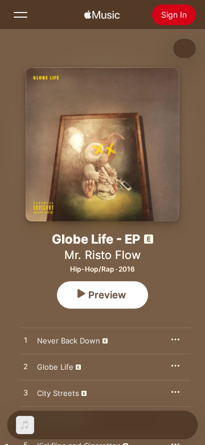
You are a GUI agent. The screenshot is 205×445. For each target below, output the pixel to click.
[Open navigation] (20, 14)
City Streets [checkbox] (58, 393)
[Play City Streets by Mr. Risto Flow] (25, 393)
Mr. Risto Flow (102, 255)
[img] (102, 15)
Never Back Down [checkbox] (68, 340)
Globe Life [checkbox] (55, 366)
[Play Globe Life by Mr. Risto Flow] (25, 367)
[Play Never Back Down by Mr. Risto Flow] (25, 340)
